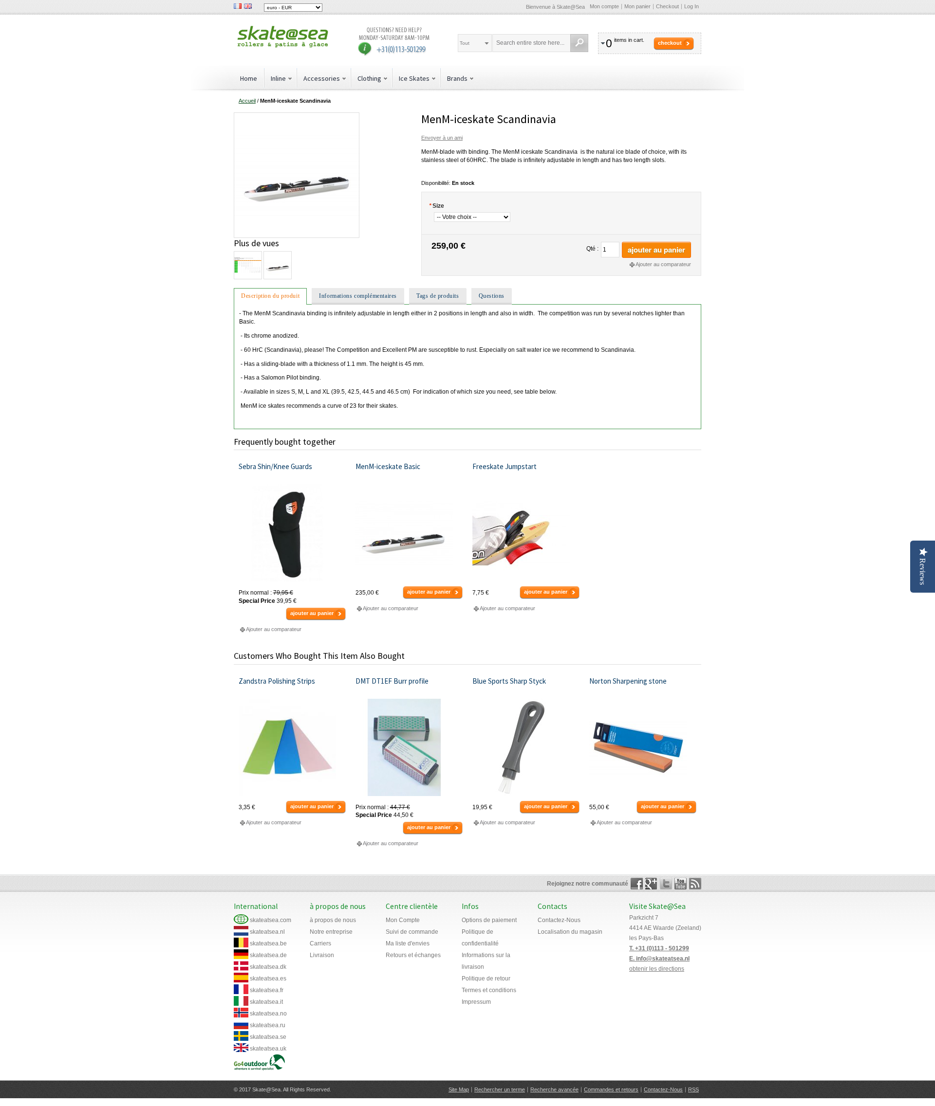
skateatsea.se (268, 1036)
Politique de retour (486, 978)
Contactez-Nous (559, 920)
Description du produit (270, 295)
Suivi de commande (412, 931)
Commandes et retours (611, 1089)
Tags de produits (437, 295)
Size (436, 205)
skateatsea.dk (268, 966)
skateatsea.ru (267, 1025)
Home (248, 78)
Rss (695, 883)
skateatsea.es (268, 978)
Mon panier (637, 6)
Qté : (592, 248)
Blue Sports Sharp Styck (509, 681)
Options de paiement (489, 920)
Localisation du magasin (570, 931)
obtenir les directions (656, 968)
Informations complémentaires (358, 295)
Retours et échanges (413, 955)
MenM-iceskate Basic (387, 466)
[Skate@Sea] (282, 37)
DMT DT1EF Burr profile (392, 681)
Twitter (666, 883)
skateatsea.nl (267, 931)
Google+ (651, 883)
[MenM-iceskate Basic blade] (409, 532)
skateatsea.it (266, 1001)
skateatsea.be (268, 943)
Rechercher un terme (499, 1089)
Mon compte (604, 6)
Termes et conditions (489, 990)
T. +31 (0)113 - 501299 (659, 948)
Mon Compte (403, 920)
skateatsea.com (270, 920)
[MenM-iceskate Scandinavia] (296, 116)
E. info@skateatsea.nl (659, 958)
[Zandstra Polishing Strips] (292, 747)
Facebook (637, 883)
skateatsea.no (268, 1013)
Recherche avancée (554, 1089)
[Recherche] (579, 43)
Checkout (667, 6)
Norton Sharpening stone (628, 681)
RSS (693, 1089)
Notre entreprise (331, 931)
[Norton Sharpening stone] (643, 747)
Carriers (320, 943)
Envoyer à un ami (442, 138)
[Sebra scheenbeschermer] (292, 532)
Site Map (459, 1089)
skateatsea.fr (266, 990)
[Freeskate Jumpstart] (526, 532)
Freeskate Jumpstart (504, 466)
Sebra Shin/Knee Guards (275, 466)
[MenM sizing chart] (247, 265)
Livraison (322, 955)
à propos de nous (333, 920)
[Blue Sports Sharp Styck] (526, 747)
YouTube (680, 883)
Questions (492, 295)
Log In (691, 6)
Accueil (247, 101)
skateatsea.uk (268, 1048)
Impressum (476, 1001)
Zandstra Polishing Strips (277, 681)
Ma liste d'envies (408, 943)
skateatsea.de (268, 955)
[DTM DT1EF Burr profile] (409, 747)
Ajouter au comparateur (663, 264)
